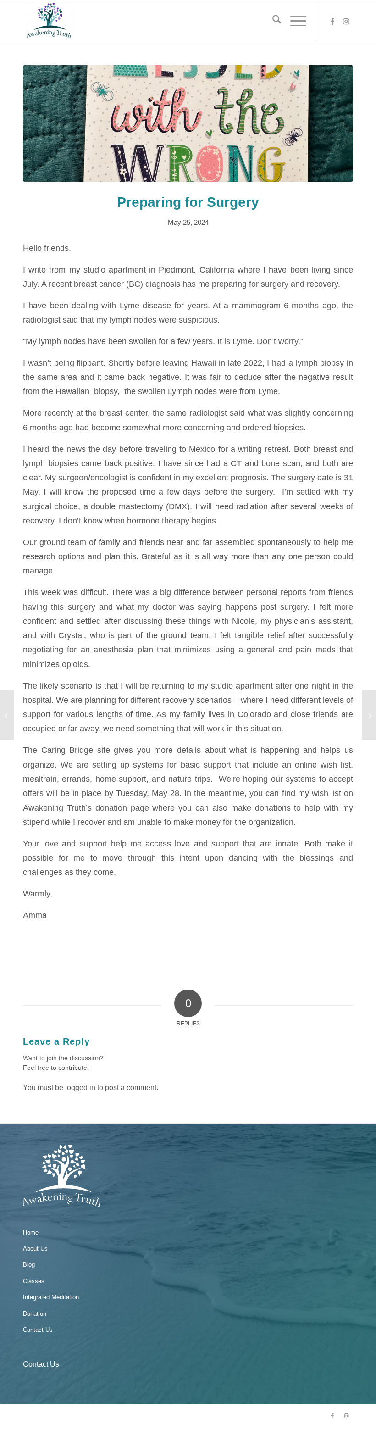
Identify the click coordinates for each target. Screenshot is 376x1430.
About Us (35, 1248)
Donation (34, 1313)
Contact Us (38, 1329)
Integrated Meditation (51, 1297)
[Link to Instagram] (346, 21)
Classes (33, 1281)
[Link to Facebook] (332, 21)
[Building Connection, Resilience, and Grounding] (369, 715)
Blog (29, 1264)
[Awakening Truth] (49, 21)
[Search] (272, 21)
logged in (80, 1087)
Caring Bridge (67, 750)
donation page (122, 807)
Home (31, 1232)
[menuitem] (272, 21)
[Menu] (293, 21)
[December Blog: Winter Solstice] (7, 715)
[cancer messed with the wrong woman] (188, 123)
